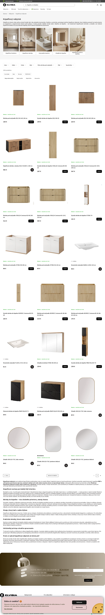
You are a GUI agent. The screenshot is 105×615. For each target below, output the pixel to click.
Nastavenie (79, 607)
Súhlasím (79, 602)
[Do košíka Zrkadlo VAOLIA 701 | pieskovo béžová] (100, 463)
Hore (7, 475)
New (14, 74)
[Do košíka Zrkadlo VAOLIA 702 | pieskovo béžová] (66, 465)
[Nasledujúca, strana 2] (97, 475)
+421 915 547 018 (91, 1)
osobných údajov (90, 576)
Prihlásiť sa (88, 580)
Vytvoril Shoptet (97, 613)
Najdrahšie (28, 78)
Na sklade (6, 74)
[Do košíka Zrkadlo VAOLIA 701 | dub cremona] (32, 463)
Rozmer (20, 74)
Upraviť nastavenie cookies (37, 613)
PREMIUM (27, 74)
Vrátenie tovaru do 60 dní (25, 1)
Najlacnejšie (20, 78)
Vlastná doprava (9, 1)
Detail (31, 121)
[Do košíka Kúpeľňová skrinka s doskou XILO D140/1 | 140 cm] (32, 170)
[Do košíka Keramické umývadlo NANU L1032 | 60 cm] (100, 269)
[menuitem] (6, 9)
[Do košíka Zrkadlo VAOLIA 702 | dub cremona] (100, 415)
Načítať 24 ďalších (52, 475)
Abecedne (37, 78)
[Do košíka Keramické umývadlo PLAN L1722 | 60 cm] (32, 367)
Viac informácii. (8, 609)
